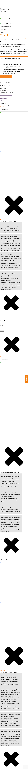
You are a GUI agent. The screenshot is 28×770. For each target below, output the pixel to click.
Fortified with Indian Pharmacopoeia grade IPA (6, 77)
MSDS (2, 32)
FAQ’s (1, 100)
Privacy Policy (3, 98)
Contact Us (26, 379)
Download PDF (4, 109)
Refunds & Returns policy (6, 95)
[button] (14, 13)
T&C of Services (3, 96)
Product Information (6, 26)
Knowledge (3, 29)
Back (26, 38)
